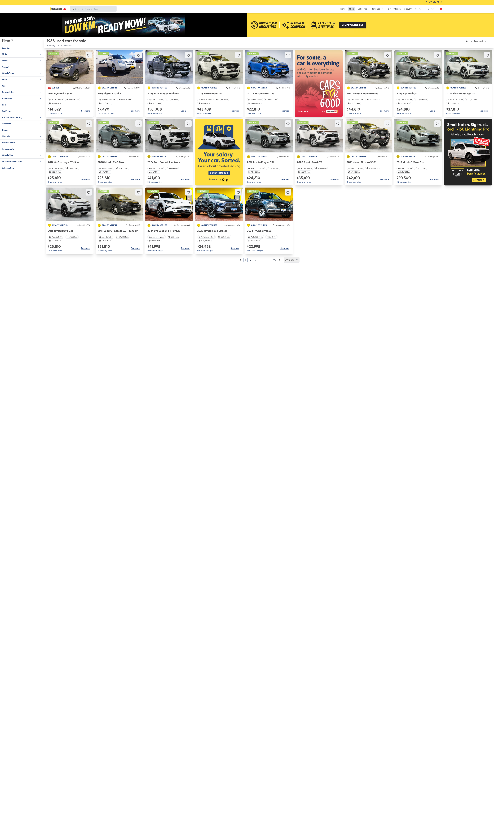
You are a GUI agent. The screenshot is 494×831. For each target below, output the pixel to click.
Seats (4, 105)
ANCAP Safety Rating (12, 117)
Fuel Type (6, 111)
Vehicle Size (7, 155)
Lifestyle (6, 136)
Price (4, 79)
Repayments (8, 149)
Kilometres (7, 98)
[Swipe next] (90, 67)
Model (5, 60)
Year (4, 86)
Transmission (8, 92)
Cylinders (6, 123)
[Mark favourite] (89, 55)
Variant (5, 67)
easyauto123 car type (12, 161)
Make (4, 54)
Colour (5, 130)
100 (274, 260)
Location (6, 48)
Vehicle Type (8, 73)
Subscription (8, 168)
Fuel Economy (8, 142)
